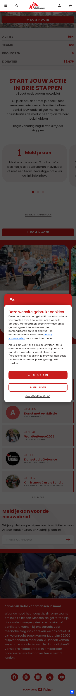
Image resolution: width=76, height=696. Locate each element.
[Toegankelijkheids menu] (72, 692)
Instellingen (38, 387)
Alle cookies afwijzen (37, 395)
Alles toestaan (38, 375)
